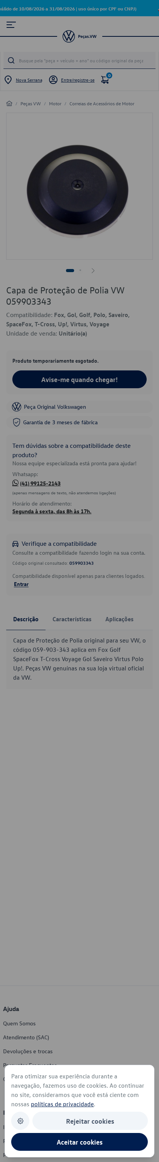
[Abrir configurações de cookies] (20, 1121)
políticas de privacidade (62, 1104)
